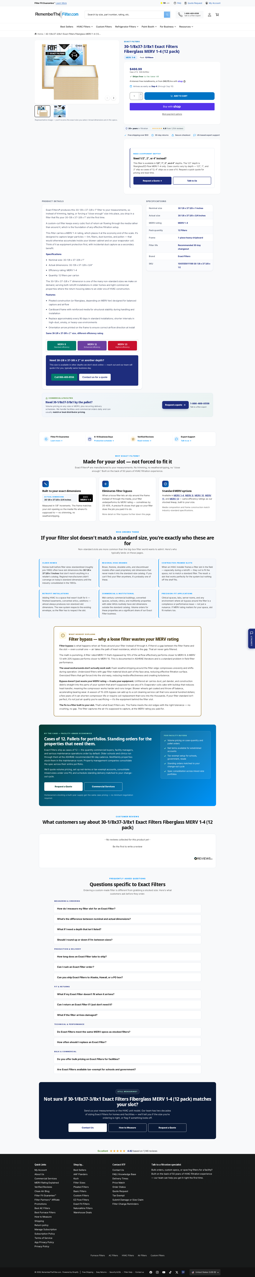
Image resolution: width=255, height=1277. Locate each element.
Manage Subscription (46, 1229)
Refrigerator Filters (125, 26)
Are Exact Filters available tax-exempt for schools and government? (96, 1069)
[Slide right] (113, 98)
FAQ (179, 3)
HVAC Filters (83, 26)
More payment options (172, 114)
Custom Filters (81, 1195)
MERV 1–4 (179, 495)
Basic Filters (79, 1191)
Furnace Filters (98, 1255)
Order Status (119, 1187)
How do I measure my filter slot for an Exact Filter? (86, 908)
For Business (167, 26)
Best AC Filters (42, 1208)
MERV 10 (199, 495)
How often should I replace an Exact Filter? (81, 1042)
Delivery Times (120, 1178)
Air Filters (142, 1255)
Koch (76, 1178)
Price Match (118, 1182)
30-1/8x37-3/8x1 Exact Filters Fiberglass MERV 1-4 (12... (73, 34)
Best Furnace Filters (45, 1212)
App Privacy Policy (44, 1242)
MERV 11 (92, 345)
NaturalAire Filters (83, 1208)
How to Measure (127, 1127)
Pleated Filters (81, 1187)
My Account (214, 3)
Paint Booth (148, 26)
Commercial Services (103, 786)
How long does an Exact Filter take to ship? (82, 956)
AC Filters (113, 1255)
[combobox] (128, 14)
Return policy (41, 1225)
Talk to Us (192, 180)
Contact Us (88, 1127)
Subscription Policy (45, 1233)
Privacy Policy (42, 1246)
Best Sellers (79, 1170)
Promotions (41, 1203)
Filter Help (128, 1272)
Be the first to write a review (127, 846)
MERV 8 (61, 345)
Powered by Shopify (70, 1272)
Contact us (139, 1272)
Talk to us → (186, 441)
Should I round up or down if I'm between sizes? (84, 939)
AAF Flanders (80, 1174)
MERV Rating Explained (47, 1182)
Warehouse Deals (82, 1212)
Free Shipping (87, 1272)
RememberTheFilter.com (51, 1272)
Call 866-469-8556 (64, 377)
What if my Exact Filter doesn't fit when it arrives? (85, 994)
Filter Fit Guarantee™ (45, 1195)
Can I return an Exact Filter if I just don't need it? (84, 1004)
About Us (39, 1174)
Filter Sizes (79, 1182)
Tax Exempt (118, 1195)
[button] (84, 26)
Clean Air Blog (42, 1191)
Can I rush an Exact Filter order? (75, 966)
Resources (185, 26)
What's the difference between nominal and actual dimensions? (94, 918)
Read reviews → (144, 441)
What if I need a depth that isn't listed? (79, 929)
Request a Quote (63, 786)
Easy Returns (101, 1272)
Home (40, 34)
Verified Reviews (43, 1187)
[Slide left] (107, 98)
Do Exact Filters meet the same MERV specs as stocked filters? (93, 1031)
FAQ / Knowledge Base (124, 1174)
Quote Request (195, 3)
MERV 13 (122, 345)
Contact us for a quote (94, 377)
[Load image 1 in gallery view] (42, 111)
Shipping (39, 1221)
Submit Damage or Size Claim (127, 1199)
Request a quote (173, 405)
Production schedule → (104, 441)
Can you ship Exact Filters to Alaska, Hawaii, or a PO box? (90, 977)
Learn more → (56, 441)
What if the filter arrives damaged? (77, 1014)
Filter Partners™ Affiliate (47, 1199)
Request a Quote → (152, 180)
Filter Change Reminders (125, 1203)
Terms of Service (43, 1238)
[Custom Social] (183, 1272)
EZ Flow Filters (81, 1199)
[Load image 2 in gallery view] (60, 111)
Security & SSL (115, 1272)
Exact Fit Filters (81, 1203)
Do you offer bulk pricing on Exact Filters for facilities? (88, 1059)
